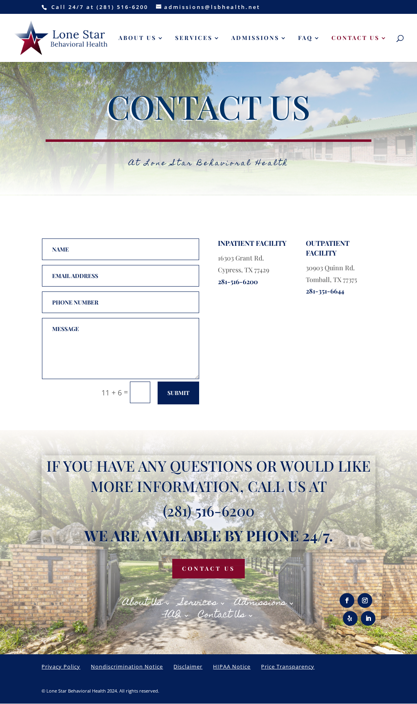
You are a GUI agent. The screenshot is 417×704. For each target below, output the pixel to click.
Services (194, 38)
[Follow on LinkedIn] (368, 618)
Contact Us (355, 38)
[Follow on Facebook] (347, 600)
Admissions (255, 38)
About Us (137, 38)
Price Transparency (287, 666)
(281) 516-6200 (209, 510)
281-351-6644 (325, 291)
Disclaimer (187, 666)
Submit (178, 393)
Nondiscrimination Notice (127, 666)
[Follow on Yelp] (350, 618)
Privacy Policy (61, 666)
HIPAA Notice (231, 666)
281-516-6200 (238, 281)
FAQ (305, 38)
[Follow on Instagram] (365, 600)
